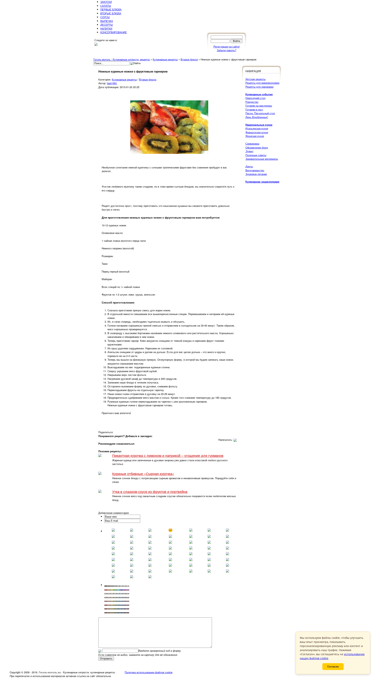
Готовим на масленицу (258, 105)
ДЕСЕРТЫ (106, 25)
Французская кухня (256, 132)
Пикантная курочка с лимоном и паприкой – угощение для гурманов (167, 455)
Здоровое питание (256, 174)
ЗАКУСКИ (106, 2)
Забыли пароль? (226, 50)
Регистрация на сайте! (226, 46)
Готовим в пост (254, 109)
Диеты (249, 166)
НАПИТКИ (106, 28)
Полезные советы (255, 155)
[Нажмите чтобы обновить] (99, 650)
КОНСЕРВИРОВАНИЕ (113, 32)
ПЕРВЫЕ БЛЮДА (111, 9)
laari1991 (112, 83)
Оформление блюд (256, 147)
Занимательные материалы (261, 159)
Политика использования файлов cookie (148, 672)
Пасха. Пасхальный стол (260, 113)
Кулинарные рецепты (124, 79)
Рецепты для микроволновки (262, 83)
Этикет (249, 151)
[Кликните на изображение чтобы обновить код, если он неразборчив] (99, 650)
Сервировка (252, 143)
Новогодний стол (255, 98)
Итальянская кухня (256, 128)
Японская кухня (254, 136)
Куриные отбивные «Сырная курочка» (143, 473)
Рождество (251, 102)
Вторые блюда (147, 79)
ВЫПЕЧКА (106, 21)
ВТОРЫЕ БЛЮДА (110, 13)
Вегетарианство (254, 170)
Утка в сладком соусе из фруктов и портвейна (149, 491)
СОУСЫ (105, 17)
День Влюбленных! (256, 117)
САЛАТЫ (105, 6)
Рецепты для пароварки (259, 87)
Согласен (333, 666)
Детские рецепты (255, 79)
